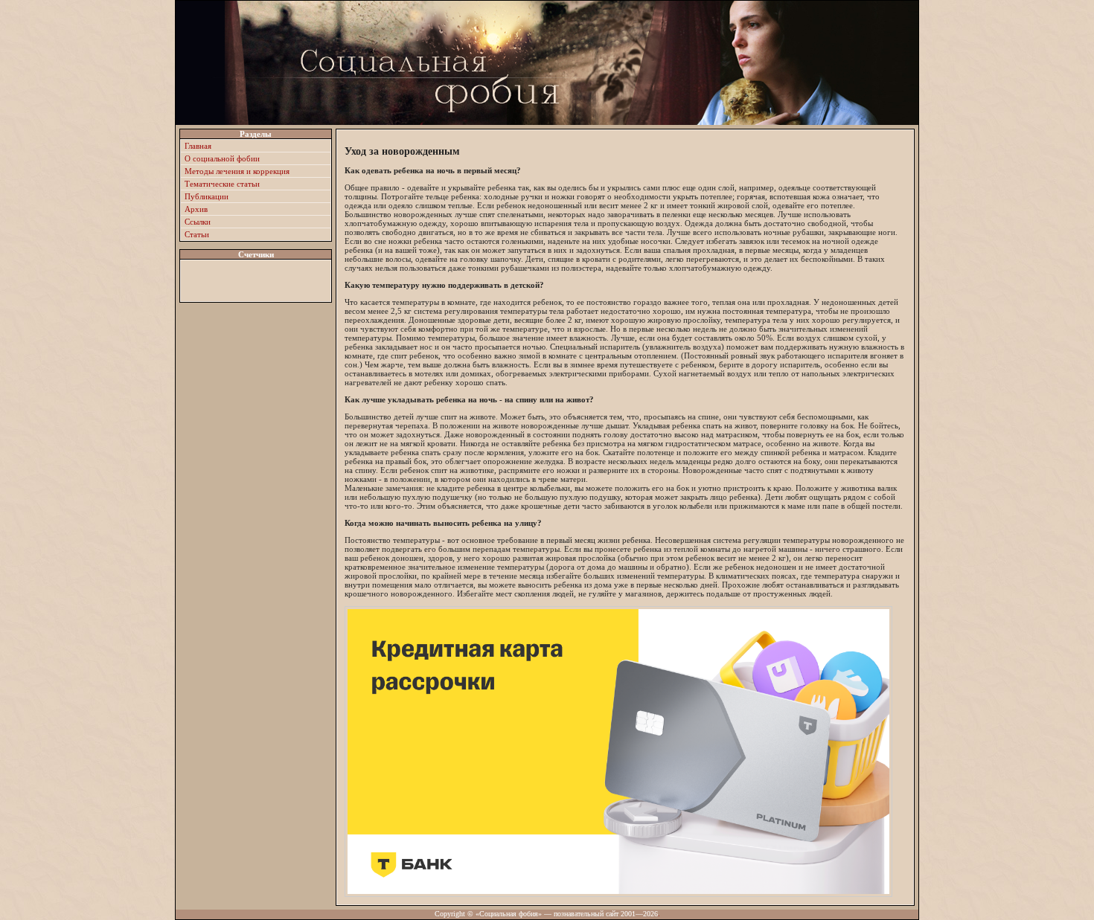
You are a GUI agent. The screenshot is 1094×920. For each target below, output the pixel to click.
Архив (196, 209)
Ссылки (198, 221)
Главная (198, 145)
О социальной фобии (222, 158)
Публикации (206, 196)
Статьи (197, 234)
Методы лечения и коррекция (237, 171)
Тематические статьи (222, 183)
